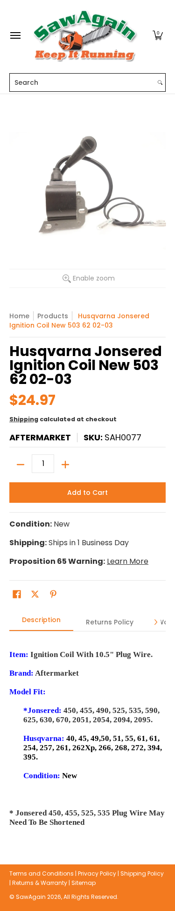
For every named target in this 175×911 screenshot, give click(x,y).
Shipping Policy (142, 873)
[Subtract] (20, 464)
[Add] (65, 464)
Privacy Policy (97, 873)
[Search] (160, 82)
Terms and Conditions (41, 873)
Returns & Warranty (39, 883)
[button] (158, 35)
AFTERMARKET (40, 437)
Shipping (23, 419)
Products (52, 316)
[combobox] (82, 82)
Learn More (127, 561)
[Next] (155, 622)
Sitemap (83, 883)
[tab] (41, 622)
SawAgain (31, 897)
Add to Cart (87, 492)
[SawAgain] (85, 36)
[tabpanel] (87, 733)
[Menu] (15, 35)
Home (19, 316)
